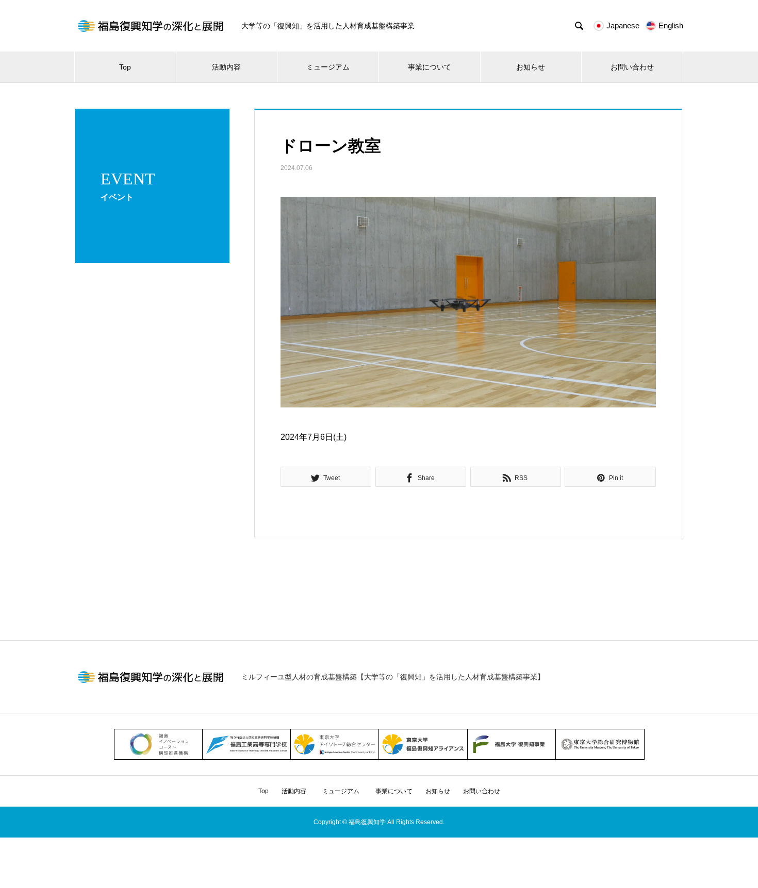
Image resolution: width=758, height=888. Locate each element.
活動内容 (226, 67)
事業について (429, 67)
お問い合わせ (632, 67)
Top (125, 67)
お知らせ (530, 67)
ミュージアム (331, 67)
